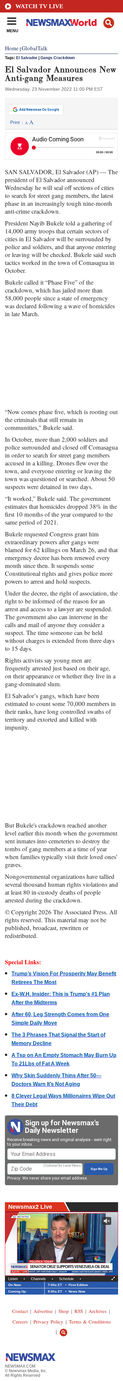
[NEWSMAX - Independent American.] (61, 22)
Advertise (43, 1311)
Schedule (66, 1279)
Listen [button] (13, 1279)
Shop (63, 1311)
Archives (98, 1311)
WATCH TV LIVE (39, 6)
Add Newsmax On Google (39, 109)
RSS (78, 1311)
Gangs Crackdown (57, 58)
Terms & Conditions (90, 1321)
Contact (20, 1311)
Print (15, 122)
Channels (38, 1279)
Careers (20, 1321)
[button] (108, 22)
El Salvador (26, 58)
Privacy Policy (48, 1321)
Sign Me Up (99, 1169)
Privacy (13, 1178)
